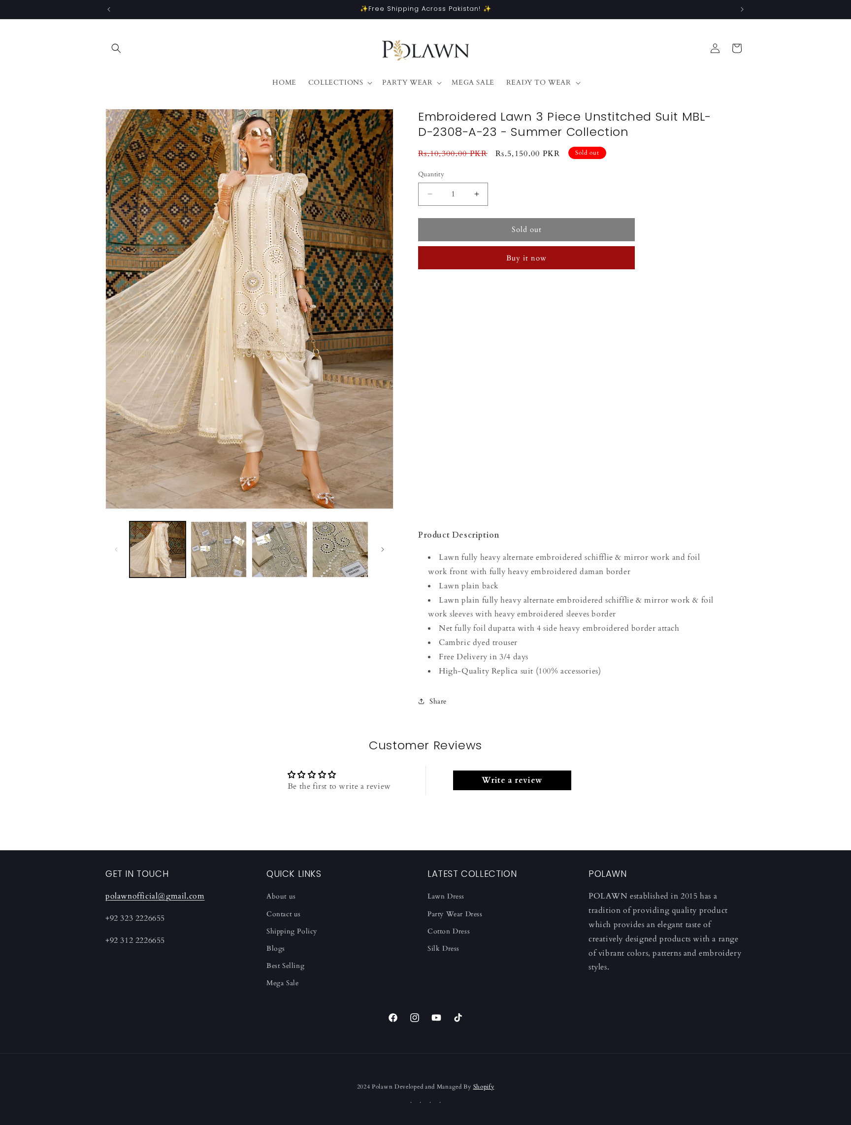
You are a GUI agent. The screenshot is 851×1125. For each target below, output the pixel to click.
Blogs (275, 948)
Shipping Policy (291, 931)
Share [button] (438, 701)
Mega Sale (282, 983)
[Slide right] (382, 549)
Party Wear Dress (455, 914)
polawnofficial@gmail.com (154, 896)
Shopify (483, 1087)
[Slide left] (116, 549)
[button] (116, 48)
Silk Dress (443, 948)
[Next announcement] (742, 9)
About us (281, 896)
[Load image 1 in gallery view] (158, 549)
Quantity (431, 174)
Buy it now (526, 258)
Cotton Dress (448, 931)
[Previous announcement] (109, 9)
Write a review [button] (512, 780)
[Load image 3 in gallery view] (280, 549)
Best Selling (285, 965)
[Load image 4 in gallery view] (340, 549)
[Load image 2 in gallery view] (219, 549)
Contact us (283, 914)
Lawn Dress (445, 896)
